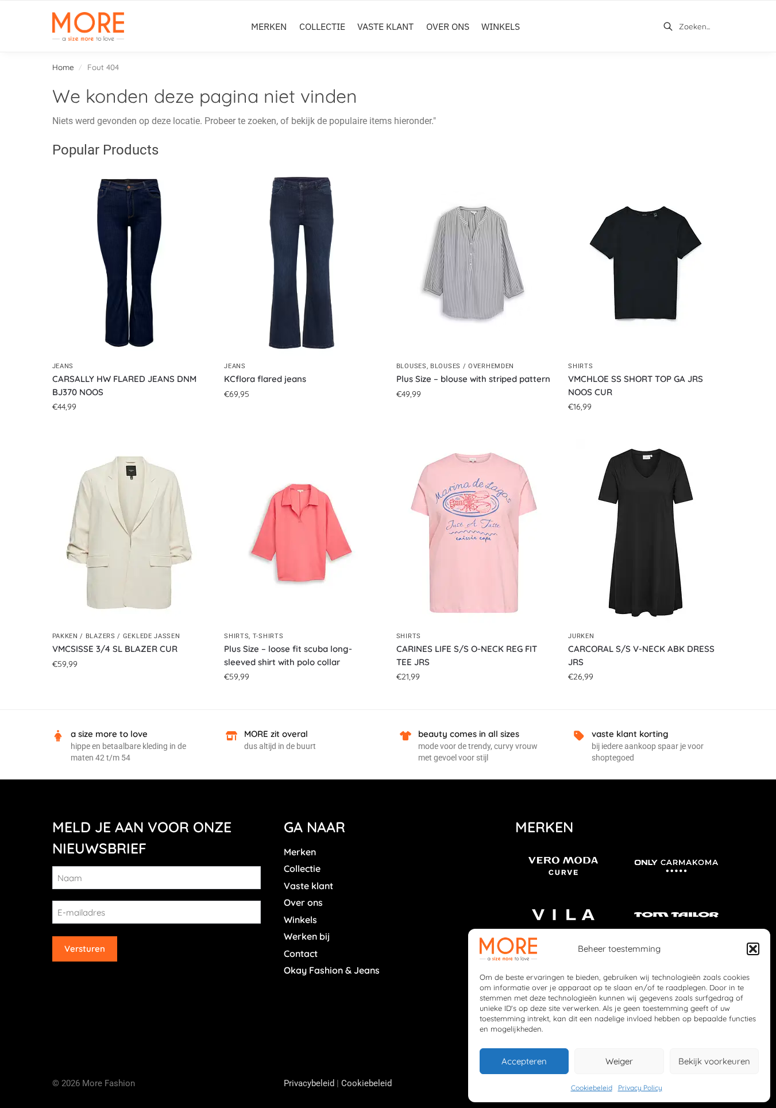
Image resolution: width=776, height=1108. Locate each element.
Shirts (580, 366)
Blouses (411, 366)
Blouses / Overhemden (472, 366)
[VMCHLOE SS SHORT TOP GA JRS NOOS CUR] (645, 262)
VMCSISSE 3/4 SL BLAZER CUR (114, 648)
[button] (753, 949)
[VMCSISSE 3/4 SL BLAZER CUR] (129, 532)
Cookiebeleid (591, 1087)
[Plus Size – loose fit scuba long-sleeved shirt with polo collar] (301, 532)
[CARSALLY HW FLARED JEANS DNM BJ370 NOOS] (129, 262)
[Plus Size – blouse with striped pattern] (473, 262)
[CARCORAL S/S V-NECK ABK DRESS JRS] (645, 532)
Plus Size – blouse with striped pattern (473, 378)
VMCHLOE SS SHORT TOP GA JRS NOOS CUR (635, 385)
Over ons (303, 902)
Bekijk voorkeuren (714, 1061)
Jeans (63, 366)
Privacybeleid (309, 1083)
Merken (300, 852)
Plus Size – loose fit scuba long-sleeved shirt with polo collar (288, 655)
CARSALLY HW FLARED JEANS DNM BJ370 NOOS (124, 385)
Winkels (300, 919)
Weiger (619, 1061)
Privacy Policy (640, 1087)
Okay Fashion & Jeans (332, 970)
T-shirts (268, 636)
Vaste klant (308, 885)
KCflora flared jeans (265, 378)
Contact (301, 953)
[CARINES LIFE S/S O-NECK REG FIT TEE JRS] (473, 532)
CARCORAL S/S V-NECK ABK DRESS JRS (641, 655)
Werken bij (307, 936)
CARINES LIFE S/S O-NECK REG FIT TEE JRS (466, 655)
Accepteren (524, 1061)
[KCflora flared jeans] (301, 262)
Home (63, 67)
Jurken (581, 636)
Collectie (302, 868)
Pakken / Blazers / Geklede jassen (116, 636)
